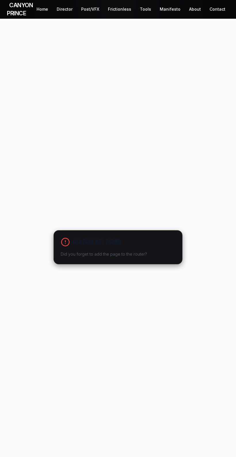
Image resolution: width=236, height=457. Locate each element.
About (195, 9)
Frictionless (119, 9)
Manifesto (170, 9)
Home (42, 9)
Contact (217, 9)
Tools (145, 9)
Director (65, 9)
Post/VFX (90, 9)
